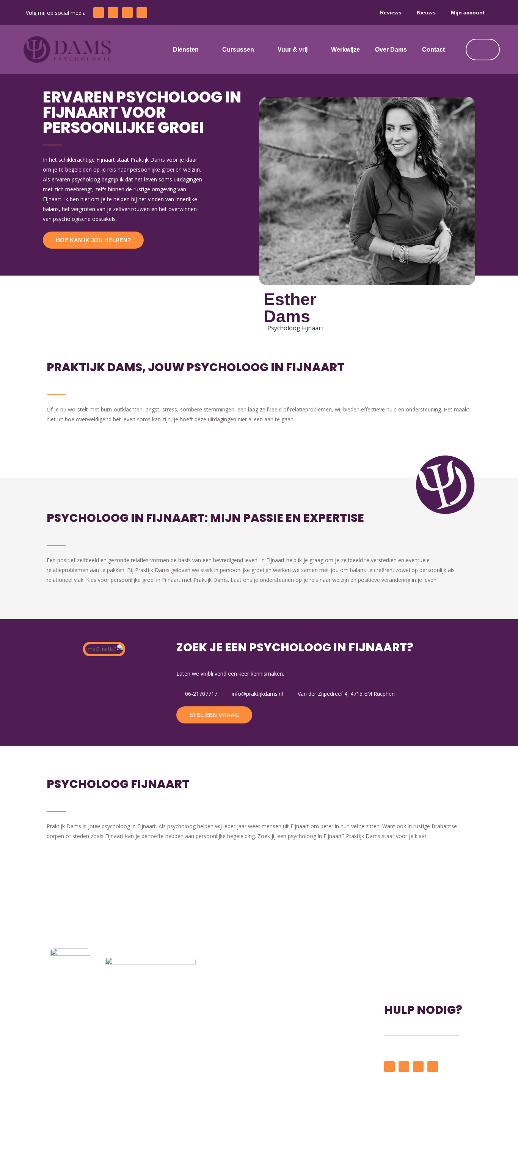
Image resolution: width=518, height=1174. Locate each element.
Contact (433, 49)
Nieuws (426, 12)
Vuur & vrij (293, 49)
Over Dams (391, 49)
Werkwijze (345, 49)
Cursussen (238, 49)
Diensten (186, 49)
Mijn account (468, 12)
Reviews (391, 12)
